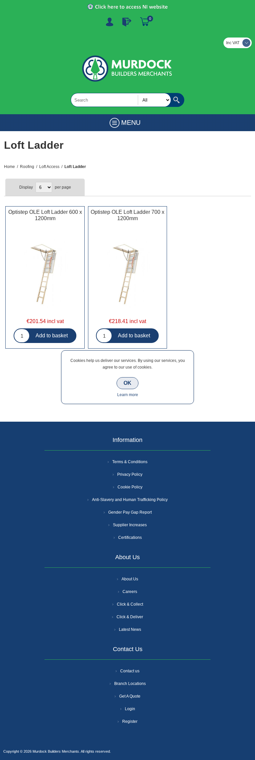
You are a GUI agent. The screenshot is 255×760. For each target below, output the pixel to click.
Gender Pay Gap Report (130, 512)
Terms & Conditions (129, 462)
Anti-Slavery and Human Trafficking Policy (130, 499)
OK (127, 383)
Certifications (130, 537)
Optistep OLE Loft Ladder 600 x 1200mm (45, 215)
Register (109, 22)
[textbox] (121, 100)
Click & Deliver (130, 617)
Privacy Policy (129, 474)
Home (9, 166)
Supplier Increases (130, 525)
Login (130, 709)
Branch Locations (130, 683)
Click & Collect (130, 604)
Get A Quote (129, 696)
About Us (130, 579)
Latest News (130, 629)
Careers (130, 591)
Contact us (129, 671)
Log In (127, 22)
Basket (145, 22)
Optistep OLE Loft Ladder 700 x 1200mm (127, 215)
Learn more (127, 394)
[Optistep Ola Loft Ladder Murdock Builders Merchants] (45, 274)
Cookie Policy (130, 487)
